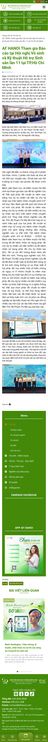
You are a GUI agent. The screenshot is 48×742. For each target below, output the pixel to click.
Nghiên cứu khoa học (19, 471)
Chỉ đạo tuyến (16, 430)
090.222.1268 (13, 701)
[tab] (17, 671)
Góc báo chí (15, 451)
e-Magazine (14, 487)
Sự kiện (13, 445)
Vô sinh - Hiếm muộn (19, 455)
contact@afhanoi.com (16, 705)
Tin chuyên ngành (17, 435)
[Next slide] (42, 632)
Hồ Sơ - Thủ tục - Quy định (21, 461)
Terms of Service (27, 729)
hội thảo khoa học (16, 583)
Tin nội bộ (14, 440)
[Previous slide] (6, 632)
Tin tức (16, 35)
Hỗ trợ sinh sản (16, 477)
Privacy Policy (12, 729)
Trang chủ (6, 35)
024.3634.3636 (14, 698)
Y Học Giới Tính (16, 466)
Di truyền (13, 482)
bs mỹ (5, 583)
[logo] (16, 6)
